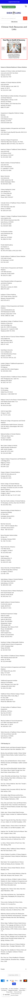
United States (13, 975)
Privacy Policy (9, 992)
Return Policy (22, 990)
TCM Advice (4, 990)
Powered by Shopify (14, 995)
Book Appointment (9, 7)
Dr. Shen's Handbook (13, 988)
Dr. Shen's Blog (4, 988)
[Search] (25, 18)
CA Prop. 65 (23, 988)
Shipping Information (13, 990)
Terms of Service (18, 992)
